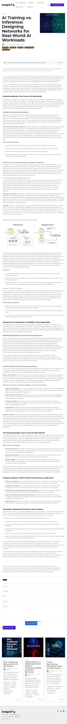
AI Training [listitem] (6, 689)
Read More (17, 699)
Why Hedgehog (20, 2)
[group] (33, 63)
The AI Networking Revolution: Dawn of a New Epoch (55, 665)
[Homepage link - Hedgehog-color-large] (8, 712)
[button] (4, 62)
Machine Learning (29, 47)
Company (30, 7)
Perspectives (40, 2)
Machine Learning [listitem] (8, 691)
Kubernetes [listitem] (34, 692)
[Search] (48, 4)
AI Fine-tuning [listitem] (7, 693)
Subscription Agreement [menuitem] (14, 714)
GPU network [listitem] (7, 684)
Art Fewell (7, 44)
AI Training (20, 47)
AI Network (5, 47)
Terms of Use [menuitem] (5, 714)
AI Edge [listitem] (13, 682)
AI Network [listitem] (6, 682)
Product (30, 2)
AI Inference (13, 47)
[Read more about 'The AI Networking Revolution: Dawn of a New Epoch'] (55, 647)
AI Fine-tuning (6, 49)
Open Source (19, 7)
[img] (59, 62)
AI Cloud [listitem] (14, 684)
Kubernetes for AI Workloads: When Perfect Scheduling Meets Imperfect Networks (33, 667)
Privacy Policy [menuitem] (17, 716)
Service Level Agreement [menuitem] (8, 716)
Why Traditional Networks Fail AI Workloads (10, 664)
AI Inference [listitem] (12, 687)
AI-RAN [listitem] (5, 687)
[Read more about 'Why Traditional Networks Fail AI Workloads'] (12, 647)
